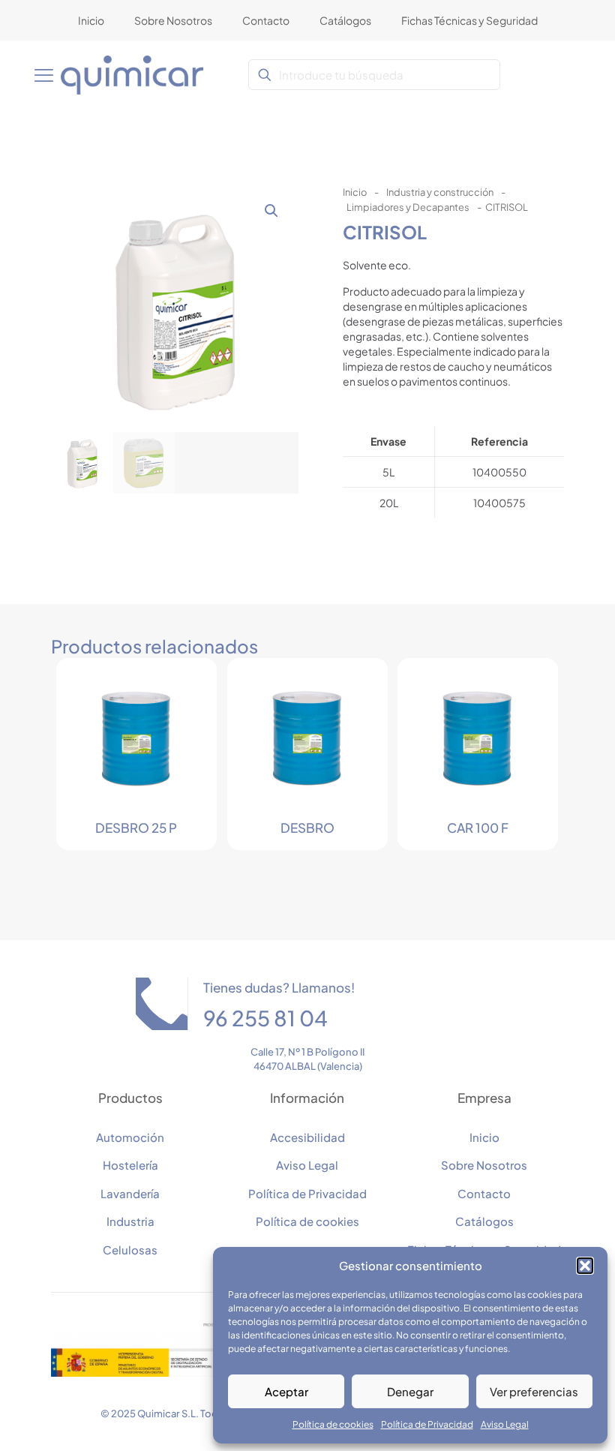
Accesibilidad (307, 1137)
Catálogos (484, 1221)
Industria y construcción (440, 192)
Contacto (484, 1193)
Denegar (410, 1391)
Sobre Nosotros (484, 1165)
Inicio (355, 192)
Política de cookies (333, 1424)
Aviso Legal (505, 1424)
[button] (585, 1265)
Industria (130, 1221)
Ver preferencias (534, 1391)
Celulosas (130, 1249)
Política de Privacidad (427, 1424)
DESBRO (307, 827)
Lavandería (130, 1193)
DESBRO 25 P (136, 827)
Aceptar (286, 1391)
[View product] (184, 690)
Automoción (130, 1137)
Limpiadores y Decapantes (408, 207)
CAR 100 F (477, 827)
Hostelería (130, 1165)
